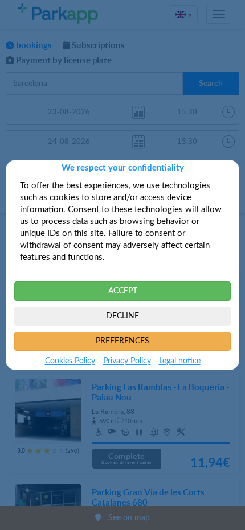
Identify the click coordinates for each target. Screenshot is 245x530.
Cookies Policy (70, 361)
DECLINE (122, 316)
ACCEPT (122, 291)
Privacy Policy (127, 361)
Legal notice (180, 361)
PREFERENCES (122, 341)
